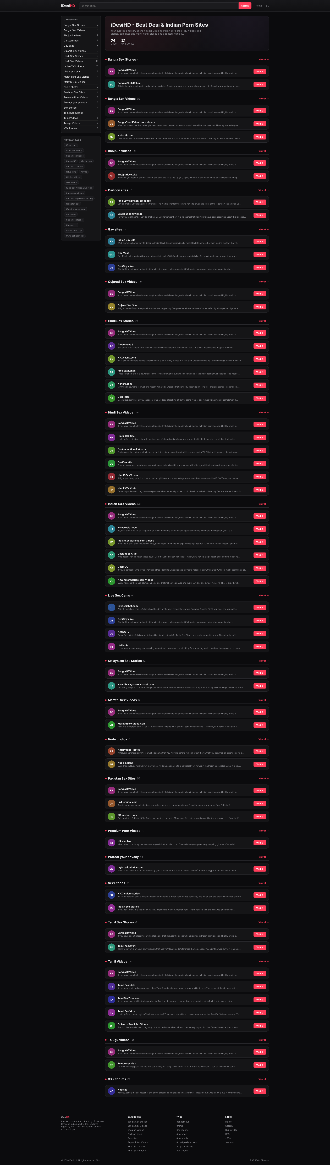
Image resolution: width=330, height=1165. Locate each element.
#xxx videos (71, 182)
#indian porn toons (75, 193)
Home (259, 5)
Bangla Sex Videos (137, 1125)
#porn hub (182, 1138)
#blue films (71, 171)
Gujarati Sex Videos (138, 1142)
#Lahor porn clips (74, 230)
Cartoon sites (135, 1134)
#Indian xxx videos (74, 166)
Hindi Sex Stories (137, 1146)
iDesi (68, 6)
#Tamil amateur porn (75, 209)
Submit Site (231, 1130)
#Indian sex (86, 161)
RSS (267, 5)
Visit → (259, 71)
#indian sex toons (74, 219)
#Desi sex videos (74, 150)
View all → (263, 59)
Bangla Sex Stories (137, 1121)
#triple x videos (73, 177)
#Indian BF (71, 161)
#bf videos (71, 214)
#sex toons (183, 1130)
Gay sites (133, 1138)
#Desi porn (71, 145)
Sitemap (229, 1142)
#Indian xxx (71, 225)
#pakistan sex (72, 203)
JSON (228, 1138)
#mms (84, 171)
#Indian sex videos (75, 155)
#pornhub (182, 1134)
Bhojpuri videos (136, 1130)
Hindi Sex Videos (137, 1150)
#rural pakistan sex (75, 235)
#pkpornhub (183, 1121)
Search (245, 5)
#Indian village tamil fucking (79, 198)
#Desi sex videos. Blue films (79, 187)
